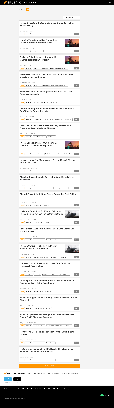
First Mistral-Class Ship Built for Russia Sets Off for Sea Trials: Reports (47, 230)
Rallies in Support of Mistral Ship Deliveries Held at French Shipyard (48, 298)
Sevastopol (44, 274)
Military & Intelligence (55, 119)
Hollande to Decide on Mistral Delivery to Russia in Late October (47, 333)
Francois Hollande (38, 171)
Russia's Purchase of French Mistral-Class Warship (55, 33)
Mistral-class (36, 33)
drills (44, 119)
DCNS (47, 222)
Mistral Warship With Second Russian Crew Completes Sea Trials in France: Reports (47, 109)
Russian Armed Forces (39, 188)
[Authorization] (101, 2)
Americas (37, 373)
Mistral (22, 9)
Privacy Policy (47, 389)
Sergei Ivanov (37, 51)
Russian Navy (46, 205)
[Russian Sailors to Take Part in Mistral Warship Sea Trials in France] (72, 248)
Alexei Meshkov (37, 153)
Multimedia (74, 373)
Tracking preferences (70, 389)
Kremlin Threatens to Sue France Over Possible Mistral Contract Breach (38, 41)
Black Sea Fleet (63, 274)
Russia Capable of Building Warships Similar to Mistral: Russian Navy (47, 24)
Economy (50, 373)
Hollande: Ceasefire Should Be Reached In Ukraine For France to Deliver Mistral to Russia (46, 350)
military (47, 291)
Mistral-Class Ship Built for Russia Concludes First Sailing (48, 194)
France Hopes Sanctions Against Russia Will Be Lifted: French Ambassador (46, 92)
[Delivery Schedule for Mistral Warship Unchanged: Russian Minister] (72, 60)
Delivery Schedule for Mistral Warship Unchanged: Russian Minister (38, 58)
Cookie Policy (38, 389)
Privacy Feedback (57, 389)
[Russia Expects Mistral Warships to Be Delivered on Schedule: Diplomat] (72, 145)
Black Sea (28, 274)
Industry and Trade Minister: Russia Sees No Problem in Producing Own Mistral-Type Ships (47, 281)
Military (57, 373)
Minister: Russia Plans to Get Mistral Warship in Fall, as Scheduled (47, 178)
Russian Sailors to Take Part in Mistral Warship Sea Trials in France (38, 247)
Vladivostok (36, 119)
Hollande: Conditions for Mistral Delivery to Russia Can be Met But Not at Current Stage (41, 212)
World (35, 102)
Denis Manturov (37, 291)
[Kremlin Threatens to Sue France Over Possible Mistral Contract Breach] (72, 43)
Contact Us (30, 389)
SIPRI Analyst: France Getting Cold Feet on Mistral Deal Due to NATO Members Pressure (47, 316)
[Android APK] (104, 395)
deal (49, 188)
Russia (56, 188)
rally (47, 308)
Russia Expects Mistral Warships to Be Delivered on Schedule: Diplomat (38, 144)
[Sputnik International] (13, 4)
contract (46, 51)
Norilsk (53, 274)
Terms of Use (21, 389)
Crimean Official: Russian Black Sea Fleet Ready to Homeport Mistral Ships (45, 264)
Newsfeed (43, 102)
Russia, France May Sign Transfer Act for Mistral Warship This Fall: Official (48, 161)
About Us (6, 389)
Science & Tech (65, 373)
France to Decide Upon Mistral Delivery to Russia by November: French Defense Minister (45, 127)
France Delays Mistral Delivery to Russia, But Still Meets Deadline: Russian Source (47, 75)
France (27, 33)
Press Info (13, 389)
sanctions (52, 102)
